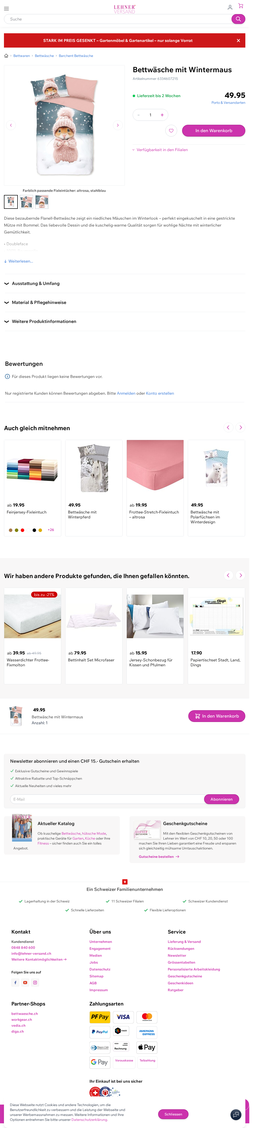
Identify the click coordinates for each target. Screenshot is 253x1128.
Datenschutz (99, 969)
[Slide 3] (41, 202)
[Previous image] (11, 125)
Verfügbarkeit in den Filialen (162, 149)
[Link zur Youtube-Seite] (26, 983)
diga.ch (17, 1031)
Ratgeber (176, 990)
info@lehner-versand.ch (31, 953)
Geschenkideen (180, 983)
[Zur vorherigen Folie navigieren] (228, 427)
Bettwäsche (71, 833)
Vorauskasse (124, 1060)
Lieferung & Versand (184, 941)
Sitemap (96, 976)
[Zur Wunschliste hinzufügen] (171, 131)
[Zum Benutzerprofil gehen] (231, 7)
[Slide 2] (26, 202)
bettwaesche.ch (24, 1013)
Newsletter (177, 955)
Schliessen (173, 1114)
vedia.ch (18, 1025)
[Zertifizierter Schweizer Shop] (95, 1093)
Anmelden (126, 393)
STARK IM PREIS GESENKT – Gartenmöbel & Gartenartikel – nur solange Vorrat (117, 40)
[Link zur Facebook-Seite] (16, 983)
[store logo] (125, 9)
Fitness (43, 843)
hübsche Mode (94, 833)
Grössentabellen (181, 962)
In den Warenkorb (213, 130)
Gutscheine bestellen (156, 856)
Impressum (98, 990)
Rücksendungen (181, 948)
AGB (93, 983)
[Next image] (118, 125)
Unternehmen (100, 941)
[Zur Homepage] (6, 55)
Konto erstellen (160, 393)
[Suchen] (238, 19)
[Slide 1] (11, 202)
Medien (95, 955)
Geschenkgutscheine (185, 976)
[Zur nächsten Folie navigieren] (240, 427)
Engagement (100, 948)
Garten (78, 838)
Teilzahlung (147, 1060)
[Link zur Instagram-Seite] (35, 983)
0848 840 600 (23, 947)
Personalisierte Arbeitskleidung (194, 969)
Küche (90, 838)
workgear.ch (21, 1019)
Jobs (93, 962)
